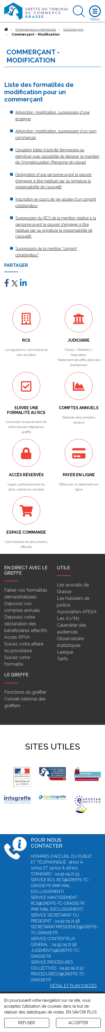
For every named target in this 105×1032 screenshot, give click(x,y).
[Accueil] (6, 29)
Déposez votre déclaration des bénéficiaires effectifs (25, 623)
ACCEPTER (78, 1023)
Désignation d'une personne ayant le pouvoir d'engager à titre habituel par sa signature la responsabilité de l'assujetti (53, 180)
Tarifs (62, 658)
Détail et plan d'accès (73, 986)
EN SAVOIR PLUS (81, 1012)
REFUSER (26, 1023)
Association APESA (77, 611)
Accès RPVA (17, 637)
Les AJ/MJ (68, 618)
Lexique (65, 652)
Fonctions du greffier (25, 692)
